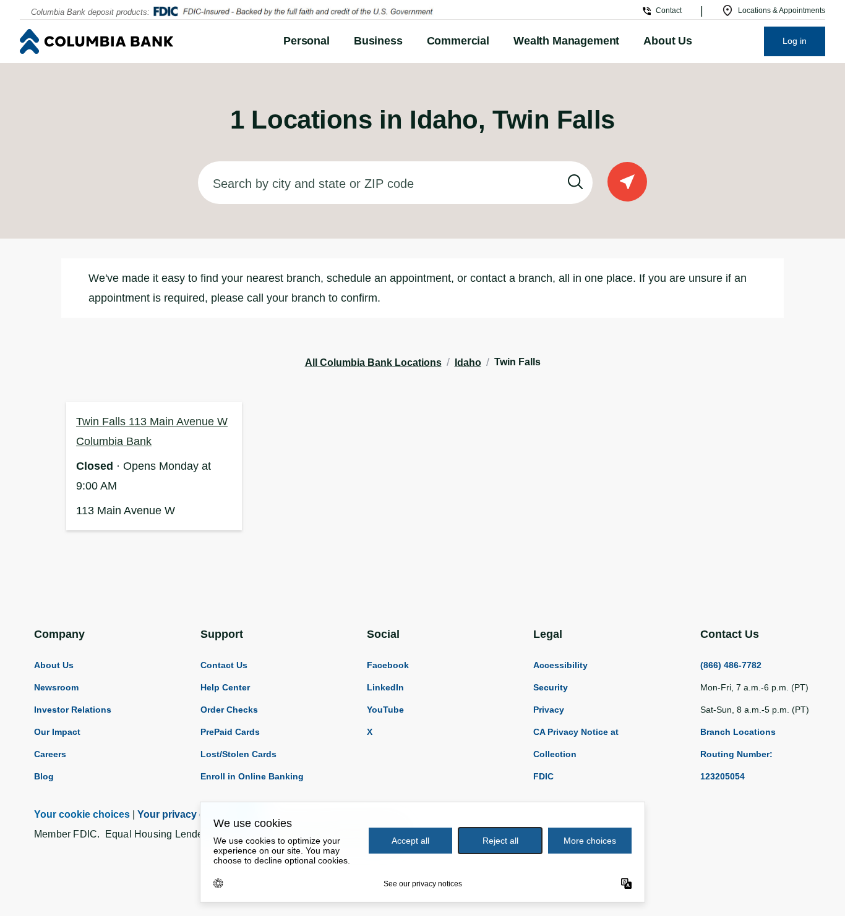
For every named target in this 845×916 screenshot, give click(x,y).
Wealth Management (566, 41)
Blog (44, 776)
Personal (306, 41)
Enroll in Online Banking (252, 776)
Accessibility (560, 665)
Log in (795, 41)
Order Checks (229, 710)
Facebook (388, 665)
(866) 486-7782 (730, 665)
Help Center (225, 687)
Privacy (548, 710)
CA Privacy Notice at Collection (576, 743)
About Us (667, 41)
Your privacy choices (186, 814)
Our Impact (57, 732)
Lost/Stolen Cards (238, 754)
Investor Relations (72, 710)
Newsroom (56, 687)
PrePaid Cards (230, 732)
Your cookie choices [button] (82, 814)
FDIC (543, 776)
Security (550, 687)
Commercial (458, 41)
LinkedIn (385, 687)
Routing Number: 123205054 (736, 765)
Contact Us (223, 665)
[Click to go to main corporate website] (126, 41)
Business (378, 41)
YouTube (385, 710)
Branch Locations (738, 732)
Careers (50, 754)
